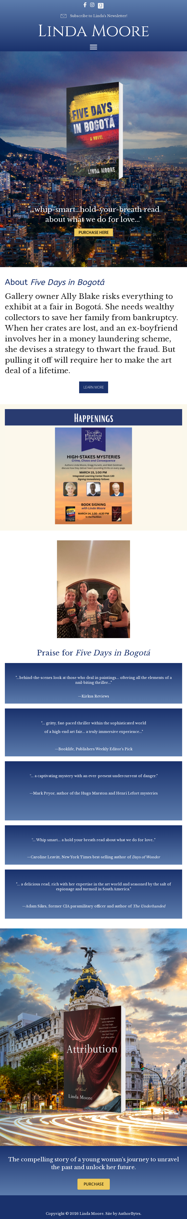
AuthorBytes (129, 1213)
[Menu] (93, 47)
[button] (93, 16)
